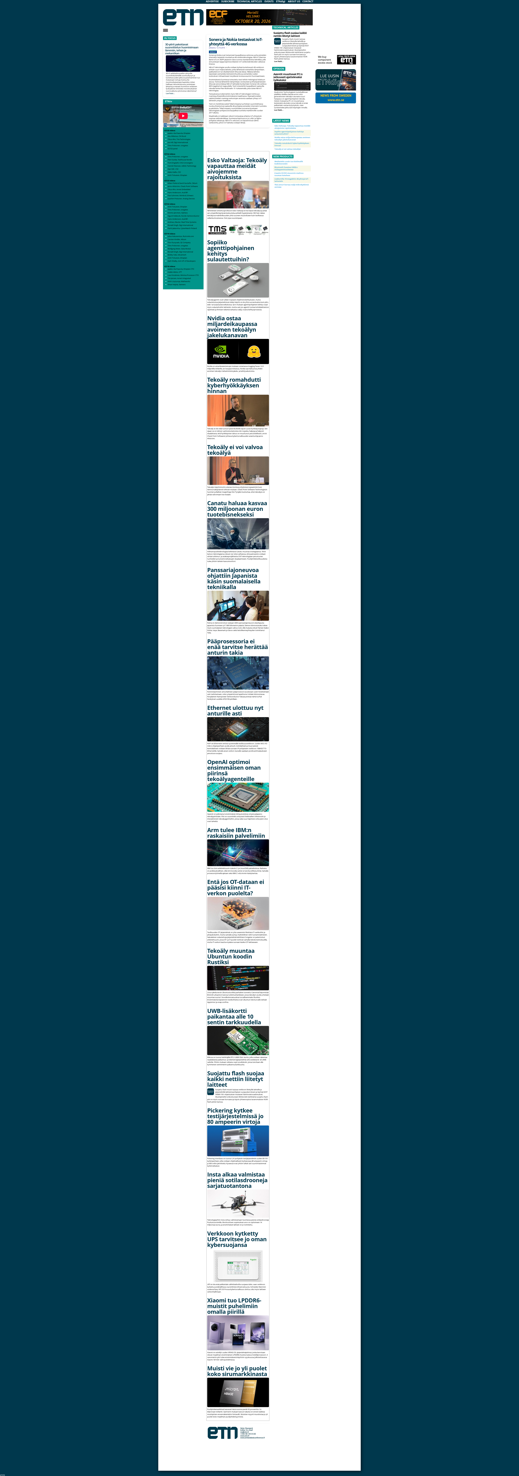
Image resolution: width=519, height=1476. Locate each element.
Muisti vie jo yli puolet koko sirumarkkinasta (237, 1371)
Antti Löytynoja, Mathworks (179, 281)
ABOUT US (294, 1)
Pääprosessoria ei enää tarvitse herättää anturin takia (237, 646)
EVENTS (269, 1)
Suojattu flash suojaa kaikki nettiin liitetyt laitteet (235, 1078)
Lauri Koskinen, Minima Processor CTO (183, 275)
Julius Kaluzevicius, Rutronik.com (181, 236)
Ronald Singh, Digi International (180, 225)
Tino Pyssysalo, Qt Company (179, 242)
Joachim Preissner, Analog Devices (181, 198)
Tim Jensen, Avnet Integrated (179, 278)
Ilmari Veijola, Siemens (177, 284)
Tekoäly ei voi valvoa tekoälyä (235, 449)
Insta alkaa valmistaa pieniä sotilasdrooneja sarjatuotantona (237, 1179)
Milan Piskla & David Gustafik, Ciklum (182, 183)
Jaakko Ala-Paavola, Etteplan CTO (181, 269)
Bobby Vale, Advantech (177, 255)
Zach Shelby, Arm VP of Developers (182, 261)
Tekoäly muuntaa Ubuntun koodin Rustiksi (230, 956)
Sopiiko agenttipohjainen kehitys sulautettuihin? (230, 250)
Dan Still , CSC (173, 169)
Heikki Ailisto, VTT (175, 272)
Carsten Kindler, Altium (177, 239)
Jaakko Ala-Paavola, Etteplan (179, 133)
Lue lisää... (170, 93)
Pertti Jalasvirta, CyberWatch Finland (182, 228)
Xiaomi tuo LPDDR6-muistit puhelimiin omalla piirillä (234, 1305)
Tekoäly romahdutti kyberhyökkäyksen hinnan (234, 385)
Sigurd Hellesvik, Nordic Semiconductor (183, 216)
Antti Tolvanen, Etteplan (177, 175)
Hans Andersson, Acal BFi (178, 192)
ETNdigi (280, 1)
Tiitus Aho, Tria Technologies (179, 139)
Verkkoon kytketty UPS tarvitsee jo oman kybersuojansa (237, 1239)
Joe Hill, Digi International (178, 142)
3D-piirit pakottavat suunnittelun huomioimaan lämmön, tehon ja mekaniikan (181, 49)
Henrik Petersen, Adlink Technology (182, 166)
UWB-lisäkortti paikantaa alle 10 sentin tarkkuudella (234, 1016)
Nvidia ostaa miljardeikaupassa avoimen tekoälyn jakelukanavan (232, 326)
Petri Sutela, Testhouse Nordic (180, 159)
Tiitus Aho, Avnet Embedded (179, 189)
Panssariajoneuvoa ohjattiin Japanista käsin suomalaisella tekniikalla (233, 578)
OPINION (278, 68)
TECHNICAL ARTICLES (249, 1)
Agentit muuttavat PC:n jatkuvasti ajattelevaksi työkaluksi (287, 77)
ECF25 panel (172, 148)
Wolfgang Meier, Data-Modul (179, 248)
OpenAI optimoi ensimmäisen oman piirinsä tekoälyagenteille (234, 770)
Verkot (213, 52)
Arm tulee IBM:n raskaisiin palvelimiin (236, 832)
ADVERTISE (212, 1)
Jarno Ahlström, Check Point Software (183, 186)
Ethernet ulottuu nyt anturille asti (235, 710)
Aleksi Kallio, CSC (174, 172)
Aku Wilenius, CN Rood (177, 136)
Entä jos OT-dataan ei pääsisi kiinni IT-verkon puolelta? (235, 887)
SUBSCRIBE (227, 1)
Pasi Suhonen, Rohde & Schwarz (180, 195)
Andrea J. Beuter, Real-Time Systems (182, 222)
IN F (166, 38)
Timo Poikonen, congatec (178, 145)
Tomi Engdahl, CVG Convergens (180, 163)
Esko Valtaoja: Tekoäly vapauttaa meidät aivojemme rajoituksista (237, 168)
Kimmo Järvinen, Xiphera (177, 213)
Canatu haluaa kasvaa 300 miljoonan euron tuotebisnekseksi (237, 508)
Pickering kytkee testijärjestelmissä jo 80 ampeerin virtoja (235, 1115)
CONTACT (307, 1)
